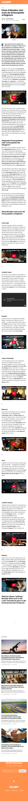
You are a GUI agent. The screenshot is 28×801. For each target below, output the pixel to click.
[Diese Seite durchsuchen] (24, 2)
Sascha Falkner (9, 18)
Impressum (7, 790)
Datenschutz (15, 790)
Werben (21, 790)
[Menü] (26, 2)
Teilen (23, 19)
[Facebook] (14, 781)
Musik (3, 7)
